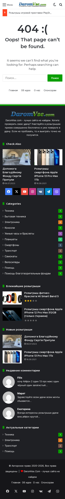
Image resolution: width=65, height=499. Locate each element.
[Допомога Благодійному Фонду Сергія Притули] (17, 157)
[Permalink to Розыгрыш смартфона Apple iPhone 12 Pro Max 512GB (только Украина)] (12, 319)
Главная (13, 90)
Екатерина (23, 408)
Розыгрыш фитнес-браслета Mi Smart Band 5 (41, 294)
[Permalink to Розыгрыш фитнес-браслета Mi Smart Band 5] (12, 303)
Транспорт (11, 250)
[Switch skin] (54, 6)
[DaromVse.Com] (32, 4)
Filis (19, 377)
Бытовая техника (15, 216)
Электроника (12, 222)
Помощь (9, 267)
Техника (9, 210)
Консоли (10, 227)
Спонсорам (50, 90)
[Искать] (60, 6)
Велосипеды (12, 262)
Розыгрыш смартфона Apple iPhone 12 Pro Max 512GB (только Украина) (43, 313)
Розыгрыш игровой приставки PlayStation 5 (33, 12)
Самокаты (11, 256)
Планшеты (11, 239)
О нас (37, 90)
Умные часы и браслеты (19, 233)
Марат (21, 393)
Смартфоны (12, 244)
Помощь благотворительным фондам (28, 273)
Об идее (26, 90)
